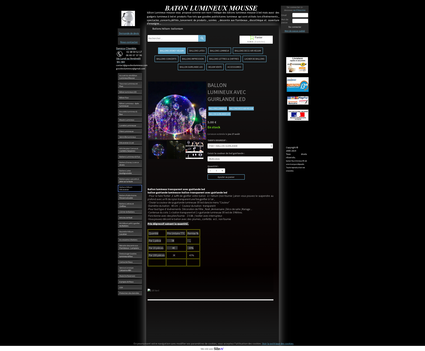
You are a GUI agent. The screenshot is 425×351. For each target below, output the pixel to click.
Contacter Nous (125, 262)
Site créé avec (207, 349)
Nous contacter (129, 42)
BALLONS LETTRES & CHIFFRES (224, 58)
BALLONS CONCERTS (166, 58)
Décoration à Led (126, 142)
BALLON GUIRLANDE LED (191, 66)
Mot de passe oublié (295, 30)
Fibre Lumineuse (126, 131)
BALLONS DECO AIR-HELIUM (248, 50)
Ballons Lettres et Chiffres (126, 204)
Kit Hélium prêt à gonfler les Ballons (129, 224)
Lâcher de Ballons (126, 212)
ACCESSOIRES (234, 66)
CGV (121, 287)
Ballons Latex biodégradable (125, 171)
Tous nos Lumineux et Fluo (128, 84)
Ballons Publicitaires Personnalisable (127, 196)
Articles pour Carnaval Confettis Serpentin (128, 149)
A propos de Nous (126, 281)
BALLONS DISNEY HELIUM (172, 50)
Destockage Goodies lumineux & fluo (127, 254)
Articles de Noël (125, 217)
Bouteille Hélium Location (126, 232)
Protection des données (129, 293)
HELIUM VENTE (215, 66)
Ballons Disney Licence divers (129, 163)
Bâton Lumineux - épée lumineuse (129, 104)
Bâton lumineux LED (128, 92)
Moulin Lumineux (126, 120)
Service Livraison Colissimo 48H (126, 268)
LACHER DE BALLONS (254, 58)
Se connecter (294, 27)
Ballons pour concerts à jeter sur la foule (129, 180)
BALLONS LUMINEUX (219, 50)
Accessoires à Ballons (128, 239)
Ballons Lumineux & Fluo (129, 156)
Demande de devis (129, 33)
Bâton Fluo (123, 97)
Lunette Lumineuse (127, 125)
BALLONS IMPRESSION (193, 58)
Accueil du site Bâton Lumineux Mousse (128, 76)
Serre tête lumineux (127, 137)
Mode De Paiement (127, 276)
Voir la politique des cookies (278, 343)
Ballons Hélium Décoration (125, 188)
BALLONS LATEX (197, 50)
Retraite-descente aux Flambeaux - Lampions (129, 246)
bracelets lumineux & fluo (128, 112)
